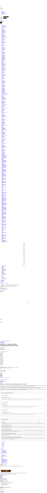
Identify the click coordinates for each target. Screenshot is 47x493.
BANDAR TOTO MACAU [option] (2, 360)
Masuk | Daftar (3, 11)
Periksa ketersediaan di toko (3, 381)
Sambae (2, 272)
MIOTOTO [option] (1, 355)
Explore (1, 24)
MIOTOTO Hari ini (4, 450)
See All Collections (4, 269)
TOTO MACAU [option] (2, 357)
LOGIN (1, 374)
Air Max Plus (3, 267)
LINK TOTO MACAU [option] (1, 358)
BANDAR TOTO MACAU (5, 462)
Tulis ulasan (8, 377)
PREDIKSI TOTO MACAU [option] (2, 363)
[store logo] (6, 17)
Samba (2, 271)
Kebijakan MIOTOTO (4, 452)
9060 (2, 277)
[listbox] (9, 360)
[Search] (1, 22)
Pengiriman (3, 444)
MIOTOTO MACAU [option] (1, 356)
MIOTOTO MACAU (4, 451)
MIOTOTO (6, 387)
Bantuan (2, 281)
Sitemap (2, 456)
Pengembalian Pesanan (4, 13)
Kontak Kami (3, 442)
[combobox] (3, 20)
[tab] (23, 24)
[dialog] (23, 478)
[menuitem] (3, 25)
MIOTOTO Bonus (4, 455)
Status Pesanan (3, 443)
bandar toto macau (7, 385)
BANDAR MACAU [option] (1, 364)
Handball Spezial (3, 270)
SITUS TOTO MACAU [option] (1, 361)
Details (1, 382)
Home (2, 284)
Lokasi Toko (3, 12)
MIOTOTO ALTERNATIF (5, 460)
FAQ (2, 454)
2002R (2, 276)
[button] (1, 320)
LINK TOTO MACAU (4, 461)
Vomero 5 (3, 268)
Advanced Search (2, 21)
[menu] (23, 152)
